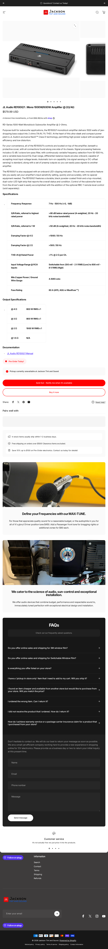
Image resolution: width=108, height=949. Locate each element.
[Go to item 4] (57, 101)
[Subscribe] (57, 913)
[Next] (104, 3)
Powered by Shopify (68, 940)
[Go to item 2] (50, 101)
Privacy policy (40, 944)
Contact (37, 866)
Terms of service (51, 944)
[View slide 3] (55, 848)
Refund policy (29, 944)
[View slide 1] (49, 848)
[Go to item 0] (47, 101)
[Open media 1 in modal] (75, 25)
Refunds (37, 878)
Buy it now (54, 392)
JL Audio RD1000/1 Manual (20, 353)
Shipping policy (64, 944)
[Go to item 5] (60, 101)
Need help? (100, 402)
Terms (36, 870)
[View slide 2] (52, 848)
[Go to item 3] (54, 101)
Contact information (76, 944)
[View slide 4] (58, 848)
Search (37, 862)
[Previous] (4, 3)
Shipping (38, 874)
